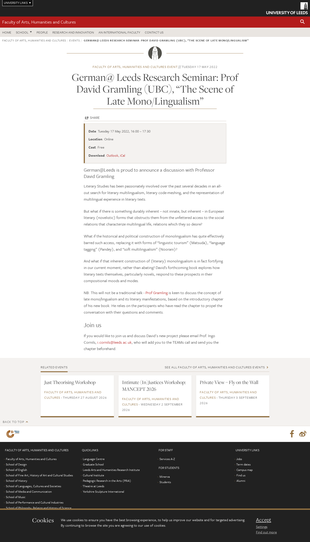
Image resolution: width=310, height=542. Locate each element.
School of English (16, 470)
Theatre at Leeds (93, 486)
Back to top (13, 421)
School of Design (16, 464)
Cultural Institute (93, 475)
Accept (263, 520)
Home (6, 32)
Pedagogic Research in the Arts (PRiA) (107, 480)
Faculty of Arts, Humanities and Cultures (39, 22)
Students (165, 482)
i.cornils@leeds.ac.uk (114, 342)
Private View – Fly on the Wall (229, 382)
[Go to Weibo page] (302, 434)
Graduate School (93, 464)
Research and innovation (73, 32)
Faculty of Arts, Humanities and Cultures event (135, 66)
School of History (16, 480)
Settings (261, 526)
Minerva (165, 476)
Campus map (244, 470)
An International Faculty (119, 32)
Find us (240, 475)
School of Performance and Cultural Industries (34, 502)
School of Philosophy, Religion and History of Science (38, 508)
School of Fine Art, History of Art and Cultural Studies (39, 475)
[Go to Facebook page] (291, 434)
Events (74, 40)
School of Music (15, 497)
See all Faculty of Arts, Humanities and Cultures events (215, 367)
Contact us (154, 32)
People (42, 32)
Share (95, 117)
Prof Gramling (157, 292)
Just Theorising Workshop (70, 382)
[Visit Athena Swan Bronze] (14, 434)
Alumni (240, 480)
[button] (302, 22)
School (22, 32)
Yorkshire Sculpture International (103, 491)
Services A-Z (167, 459)
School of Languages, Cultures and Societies (33, 486)
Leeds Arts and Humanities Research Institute (111, 470)
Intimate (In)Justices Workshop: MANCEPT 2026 (154, 385)
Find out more (266, 532)
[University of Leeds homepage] (287, 8)
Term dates (243, 464)
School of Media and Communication (29, 491)
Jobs (239, 459)
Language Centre (94, 459)
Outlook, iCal (115, 155)
